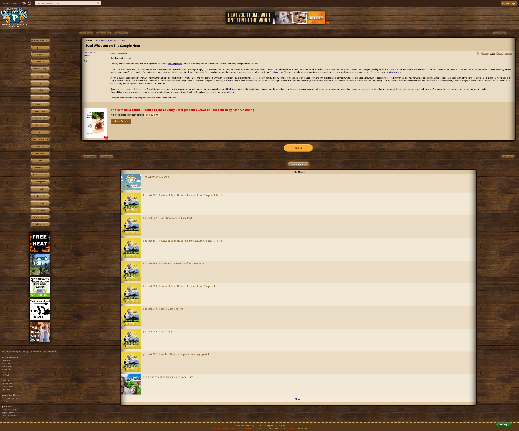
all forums (40, 224)
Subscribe (15, 3)
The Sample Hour (175, 64)
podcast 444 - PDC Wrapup (158, 331)
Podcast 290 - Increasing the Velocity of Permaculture (173, 263)
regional (40, 146)
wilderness (40, 118)
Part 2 (115, 78)
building (40, 62)
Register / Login (508, 3)
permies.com (40, 203)
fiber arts (40, 125)
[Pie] (24, 3)
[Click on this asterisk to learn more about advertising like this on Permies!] (327, 22)
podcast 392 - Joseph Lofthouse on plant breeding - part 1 (176, 354)
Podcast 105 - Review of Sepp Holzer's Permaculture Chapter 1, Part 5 (183, 240)
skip (40, 161)
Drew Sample (89, 53)
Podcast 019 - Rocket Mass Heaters (163, 308)
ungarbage (40, 104)
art (40, 132)
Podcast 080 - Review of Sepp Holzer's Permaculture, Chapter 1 (179, 286)
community (40, 111)
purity (40, 97)
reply (298, 148)
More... (298, 399)
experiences (40, 168)
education (40, 154)
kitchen (40, 90)
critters (40, 55)
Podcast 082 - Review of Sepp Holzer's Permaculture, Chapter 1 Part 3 (183, 195)
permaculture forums (40, 41)
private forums (40, 217)
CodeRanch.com (276, 72)
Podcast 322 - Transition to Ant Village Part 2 (168, 218)
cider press (40, 182)
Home (5, 3)
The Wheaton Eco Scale (156, 176)
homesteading (40, 69)
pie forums (40, 210)
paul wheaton (292, 428)
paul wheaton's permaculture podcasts (110, 40)
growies (40, 48)
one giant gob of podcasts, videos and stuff (168, 377)
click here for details (121, 121)
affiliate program (237, 428)
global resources (40, 175)
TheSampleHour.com (182, 89)
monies (40, 83)
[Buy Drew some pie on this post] (492, 53)
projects (40, 189)
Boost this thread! (298, 164)
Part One (116, 69)
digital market (40, 196)
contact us (215, 428)
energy (40, 76)
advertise (225, 428)
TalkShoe (232, 89)
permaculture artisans (40, 139)
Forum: (89, 40)
